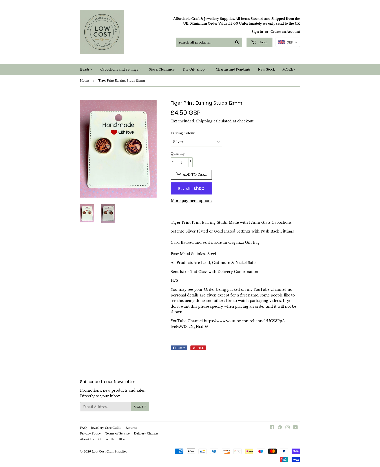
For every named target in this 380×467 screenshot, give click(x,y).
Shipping (204, 121)
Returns (131, 428)
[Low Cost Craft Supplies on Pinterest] (280, 427)
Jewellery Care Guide (106, 428)
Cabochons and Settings (119, 69)
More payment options (191, 200)
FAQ (83, 428)
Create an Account (285, 32)
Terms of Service (117, 433)
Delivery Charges (146, 433)
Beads (85, 69)
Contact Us (106, 439)
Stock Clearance (162, 69)
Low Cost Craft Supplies (109, 451)
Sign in (257, 32)
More (287, 69)
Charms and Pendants (233, 69)
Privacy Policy (90, 433)
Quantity (178, 154)
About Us (87, 439)
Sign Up (140, 407)
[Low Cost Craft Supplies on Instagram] (287, 427)
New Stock (266, 69)
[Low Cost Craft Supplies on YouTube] (295, 427)
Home (84, 80)
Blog (122, 439)
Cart (263, 42)
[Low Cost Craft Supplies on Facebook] (272, 427)
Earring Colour (183, 133)
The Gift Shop (194, 69)
